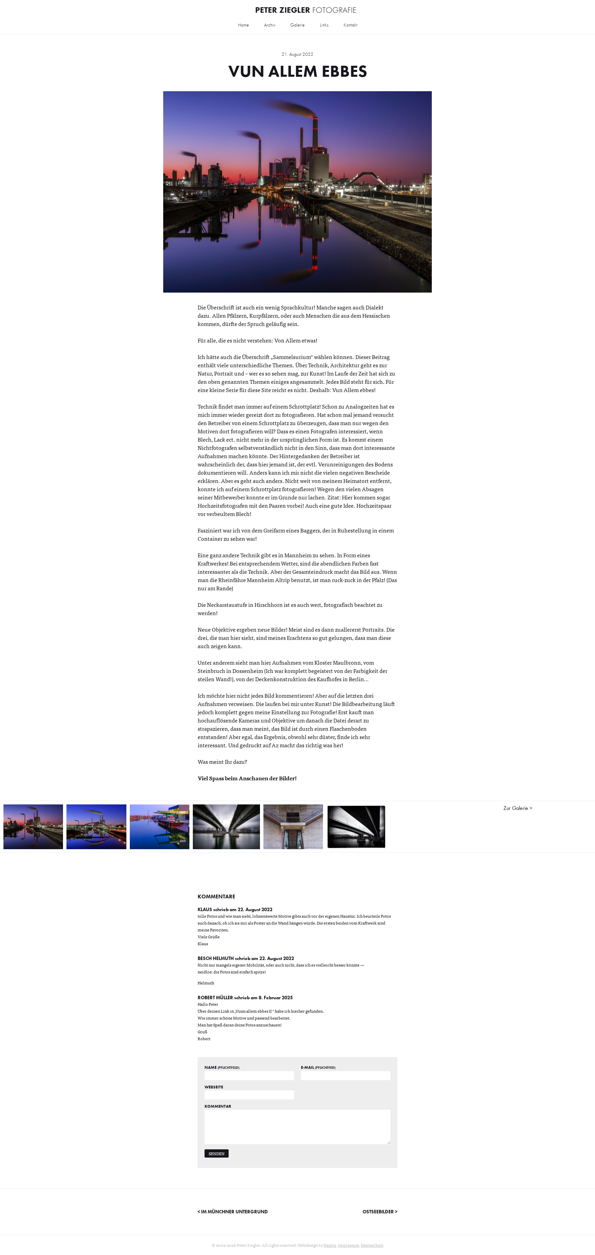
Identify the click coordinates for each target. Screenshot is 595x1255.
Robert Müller (215, 997)
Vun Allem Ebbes (297, 71)
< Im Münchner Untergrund (233, 1211)
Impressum (348, 1245)
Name (222, 1067)
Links (324, 25)
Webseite (214, 1087)
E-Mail (318, 1067)
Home (243, 25)
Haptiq (330, 1245)
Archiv (269, 25)
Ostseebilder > (380, 1211)
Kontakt (350, 25)
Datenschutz (372, 1245)
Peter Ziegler (305, 9)
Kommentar (218, 1106)
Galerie (297, 25)
